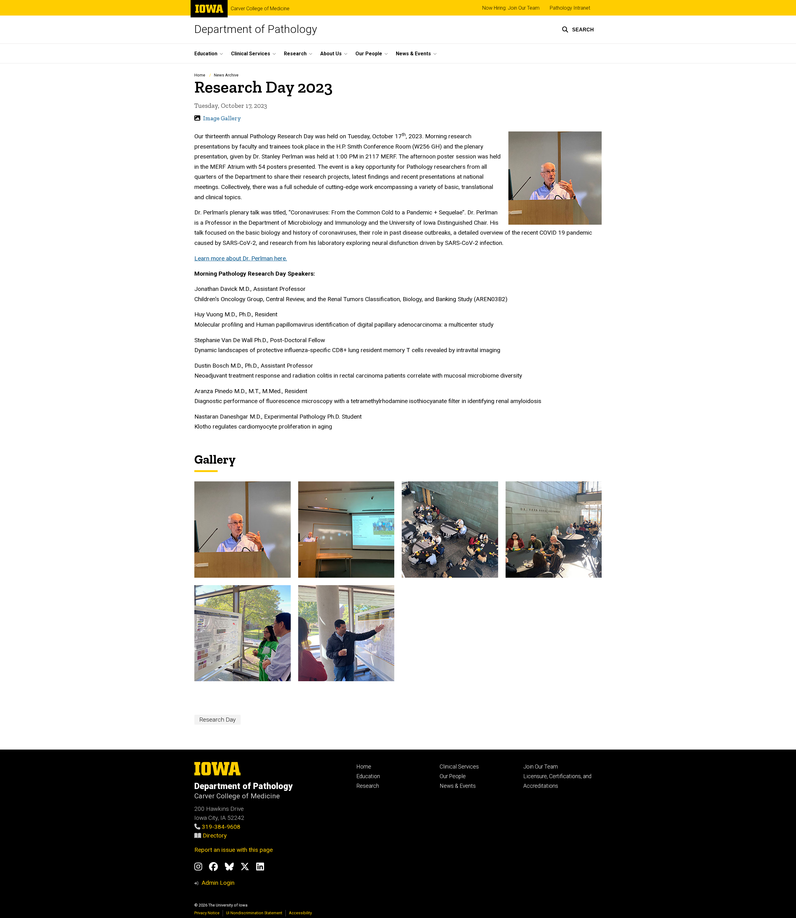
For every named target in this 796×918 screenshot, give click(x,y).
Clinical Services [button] (250, 54)
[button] (578, 30)
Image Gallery (222, 118)
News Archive (226, 75)
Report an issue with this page (233, 849)
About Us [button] (331, 54)
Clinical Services (459, 767)
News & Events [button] (413, 54)
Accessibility (300, 913)
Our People (453, 776)
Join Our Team (540, 767)
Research (367, 786)
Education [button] (205, 54)
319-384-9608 (221, 826)
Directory (215, 835)
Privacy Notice (207, 913)
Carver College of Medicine (260, 8)
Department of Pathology (255, 29)
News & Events (458, 786)
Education (368, 776)
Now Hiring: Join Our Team (510, 8)
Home (199, 75)
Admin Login (217, 882)
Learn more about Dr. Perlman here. (240, 258)
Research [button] (295, 54)
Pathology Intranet (570, 8)
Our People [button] (368, 54)
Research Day (217, 719)
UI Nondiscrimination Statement (254, 913)
